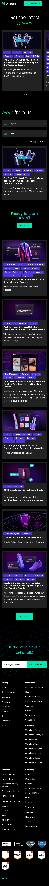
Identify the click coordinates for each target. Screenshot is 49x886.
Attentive (6, 820)
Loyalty (5, 711)
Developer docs (32, 826)
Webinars (29, 706)
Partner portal (8, 796)
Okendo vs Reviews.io (34, 758)
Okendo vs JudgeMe (33, 748)
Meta (4, 815)
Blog (27, 692)
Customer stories (32, 696)
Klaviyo (5, 810)
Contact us (30, 807)
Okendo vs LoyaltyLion (35, 734)
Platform (6, 702)
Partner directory (9, 779)
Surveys (5, 725)
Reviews (5, 706)
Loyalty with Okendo (34, 687)
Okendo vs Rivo (31, 739)
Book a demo (31, 779)
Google (5, 806)
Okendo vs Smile (32, 744)
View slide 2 (26, 94)
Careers (28, 783)
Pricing (5, 687)
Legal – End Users (33, 788)
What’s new (30, 715)
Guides (28, 710)
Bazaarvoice (7, 824)
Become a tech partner (11, 791)
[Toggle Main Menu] (46, 3)
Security (28, 802)
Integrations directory (11, 829)
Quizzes (5, 716)
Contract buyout (9, 692)
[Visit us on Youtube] (6, 878)
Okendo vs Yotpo (32, 730)
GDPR (28, 797)
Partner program (9, 774)
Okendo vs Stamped (33, 762)
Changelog (30, 720)
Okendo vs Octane (33, 753)
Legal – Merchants (33, 793)
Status (28, 821)
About (28, 774)
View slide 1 (24, 94)
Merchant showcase (33, 701)
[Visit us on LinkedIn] (3, 878)
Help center (30, 817)
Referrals (6, 720)
